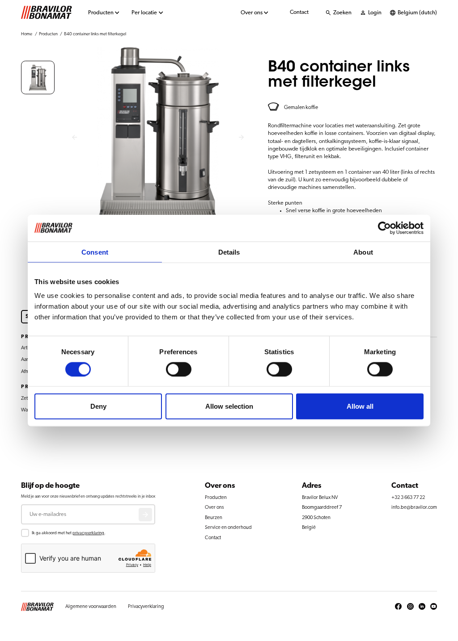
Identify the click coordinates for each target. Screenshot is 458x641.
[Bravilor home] (46, 12)
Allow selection (229, 406)
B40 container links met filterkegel (95, 34)
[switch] (178, 369)
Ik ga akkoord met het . (69, 533)
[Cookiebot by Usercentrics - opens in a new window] (384, 228)
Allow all (360, 406)
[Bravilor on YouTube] (433, 606)
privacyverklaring (88, 533)
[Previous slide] (74, 138)
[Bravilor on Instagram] (410, 606)
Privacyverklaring (146, 606)
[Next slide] (242, 138)
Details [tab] (229, 252)
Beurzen (213, 517)
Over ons (252, 13)
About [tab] (363, 252)
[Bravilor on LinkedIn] (422, 606)
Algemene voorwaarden (90, 606)
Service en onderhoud (228, 527)
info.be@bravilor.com (414, 507)
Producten (101, 13)
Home (26, 34)
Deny (98, 406)
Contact (299, 12)
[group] (38, 77)
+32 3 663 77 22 (408, 497)
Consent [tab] (94, 252)
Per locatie (144, 13)
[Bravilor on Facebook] (398, 606)
